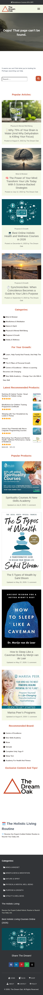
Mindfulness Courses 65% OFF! (23, 2)
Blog (23, 978)
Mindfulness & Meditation (15, 321)
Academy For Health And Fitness (18, 760)
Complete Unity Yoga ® (14, 751)
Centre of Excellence (13, 733)
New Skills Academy (13, 738)
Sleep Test (10, 756)
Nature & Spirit (11, 326)
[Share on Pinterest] (21, 964)
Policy (34, 984)
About (11, 984)
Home (13, 978)
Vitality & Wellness (12, 340)
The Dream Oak (33, 141)
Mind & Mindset (21, 174)
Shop (33, 978)
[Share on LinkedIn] (16, 964)
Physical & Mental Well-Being (21, 126)
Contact (22, 984)
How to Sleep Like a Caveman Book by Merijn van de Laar (21, 655)
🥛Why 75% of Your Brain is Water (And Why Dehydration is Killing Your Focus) (21, 133)
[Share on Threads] (32, 964)
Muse (8, 742)
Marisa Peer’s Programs (21, 712)
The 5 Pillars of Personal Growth (18, 363)
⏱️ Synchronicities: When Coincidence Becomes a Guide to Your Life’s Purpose (21, 290)
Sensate (9, 747)
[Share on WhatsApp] (26, 964)
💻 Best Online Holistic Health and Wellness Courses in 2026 (21, 236)
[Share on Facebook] (11, 964)
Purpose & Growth (21, 229)
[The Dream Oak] (9, 9)
